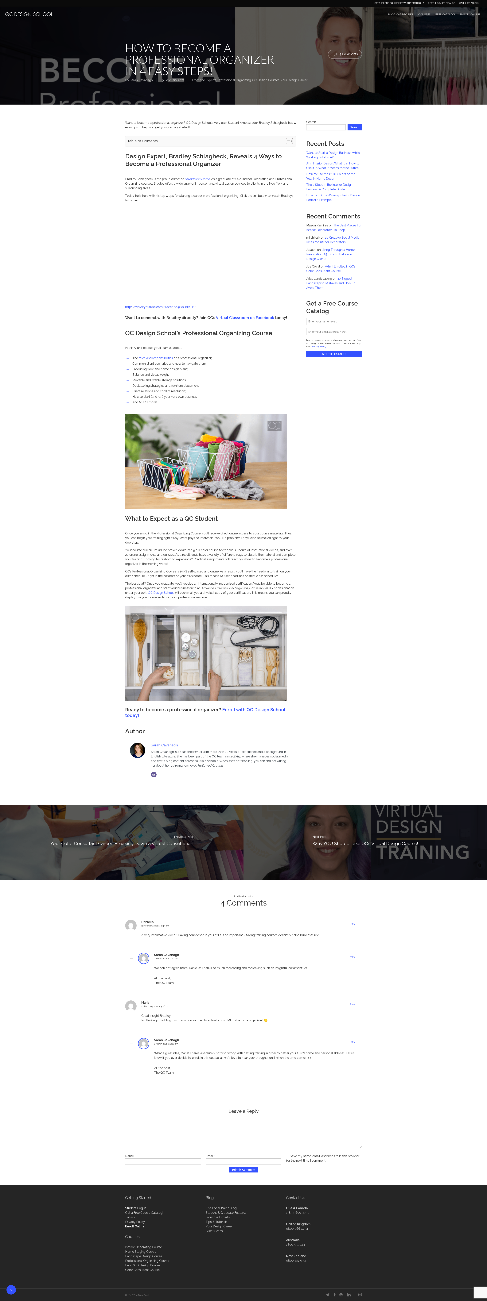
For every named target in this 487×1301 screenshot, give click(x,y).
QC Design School (161, 593)
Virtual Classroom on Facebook (245, 317)
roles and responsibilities (156, 358)
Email (210, 1156)
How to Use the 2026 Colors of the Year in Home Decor (330, 176)
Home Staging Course (140, 1251)
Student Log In (135, 1208)
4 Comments (348, 54)
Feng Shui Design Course (142, 1265)
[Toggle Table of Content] (287, 141)
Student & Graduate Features (226, 1212)
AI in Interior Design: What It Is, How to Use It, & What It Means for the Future (333, 166)
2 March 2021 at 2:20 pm (166, 958)
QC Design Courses (265, 80)
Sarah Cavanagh (141, 80)
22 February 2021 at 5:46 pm (155, 1006)
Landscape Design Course (143, 1256)
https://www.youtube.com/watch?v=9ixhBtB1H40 (161, 307)
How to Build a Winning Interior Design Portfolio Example (333, 198)
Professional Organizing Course (147, 1261)
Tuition (130, 1217)
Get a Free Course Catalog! (144, 1212)
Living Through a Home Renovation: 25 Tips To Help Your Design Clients (330, 254)
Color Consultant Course (142, 1270)
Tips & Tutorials (217, 1222)
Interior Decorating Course (143, 1247)
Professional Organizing (234, 80)
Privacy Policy (319, 346)
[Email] (154, 774)
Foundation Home (197, 179)
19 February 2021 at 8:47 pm (155, 926)
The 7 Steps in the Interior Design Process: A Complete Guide (329, 187)
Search (311, 122)
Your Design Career (294, 80)
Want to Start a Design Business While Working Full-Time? (333, 155)
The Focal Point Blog (221, 1208)
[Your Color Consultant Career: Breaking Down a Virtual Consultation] (122, 842)
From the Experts (204, 80)
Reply (352, 923)
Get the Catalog (334, 354)
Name (130, 1156)
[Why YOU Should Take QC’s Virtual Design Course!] (365, 842)
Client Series (214, 1231)
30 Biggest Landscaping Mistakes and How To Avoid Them (331, 283)
